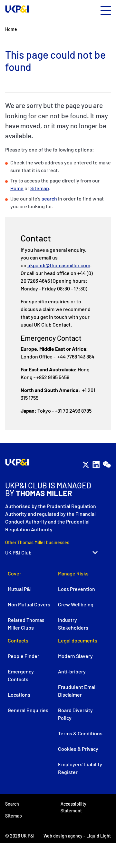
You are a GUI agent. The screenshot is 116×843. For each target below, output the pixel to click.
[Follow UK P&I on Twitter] (86, 464)
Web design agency (63, 835)
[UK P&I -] (17, 9)
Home (17, 188)
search (49, 198)
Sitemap (39, 188)
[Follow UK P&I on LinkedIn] (96, 464)
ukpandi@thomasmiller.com (58, 265)
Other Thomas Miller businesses (37, 542)
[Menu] (106, 10)
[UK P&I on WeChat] (106, 464)
